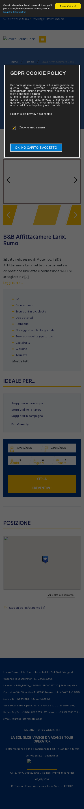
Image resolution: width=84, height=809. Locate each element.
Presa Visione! (68, 6)
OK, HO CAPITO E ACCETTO (36, 147)
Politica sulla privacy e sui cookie (31, 114)
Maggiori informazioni (14, 12)
